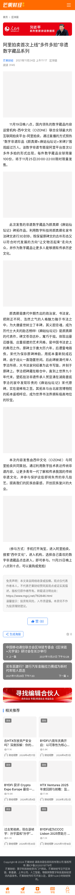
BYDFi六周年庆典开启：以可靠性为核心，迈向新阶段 (55, 743)
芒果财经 (8, 60)
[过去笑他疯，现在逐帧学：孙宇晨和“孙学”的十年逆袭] (19, 815)
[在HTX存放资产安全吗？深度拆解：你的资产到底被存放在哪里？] (19, 727)
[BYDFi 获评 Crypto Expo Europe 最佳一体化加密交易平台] (19, 771)
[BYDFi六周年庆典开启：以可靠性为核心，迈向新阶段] (55, 727)
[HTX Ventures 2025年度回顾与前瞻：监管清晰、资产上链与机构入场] (55, 771)
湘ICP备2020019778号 (39, 865)
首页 (5, 17)
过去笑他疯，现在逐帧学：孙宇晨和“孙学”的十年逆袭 (19, 831)
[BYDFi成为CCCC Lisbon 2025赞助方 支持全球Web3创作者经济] (55, 815)
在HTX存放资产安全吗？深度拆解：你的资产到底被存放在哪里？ (19, 743)
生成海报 (15, 634)
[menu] (69, 5)
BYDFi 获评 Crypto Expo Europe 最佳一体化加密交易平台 (19, 787)
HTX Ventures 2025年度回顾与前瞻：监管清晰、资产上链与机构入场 (55, 787)
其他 (8, 720)
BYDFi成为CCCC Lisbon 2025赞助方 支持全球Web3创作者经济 (55, 831)
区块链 (53, 60)
